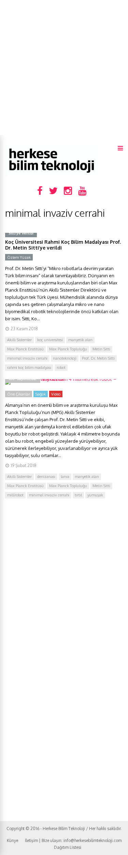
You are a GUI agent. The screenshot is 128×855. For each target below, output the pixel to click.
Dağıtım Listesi (67, 847)
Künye (12, 840)
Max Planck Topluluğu (68, 349)
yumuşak (95, 495)
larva (65, 476)
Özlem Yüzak (19, 257)
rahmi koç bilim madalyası (29, 367)
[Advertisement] (64, 67)
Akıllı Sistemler (19, 339)
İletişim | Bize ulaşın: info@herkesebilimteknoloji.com (73, 840)
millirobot (15, 495)
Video (55, 394)
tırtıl (78, 495)
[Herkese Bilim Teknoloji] (52, 174)
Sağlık (40, 394)
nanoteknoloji (64, 358)
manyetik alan (80, 339)
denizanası (46, 476)
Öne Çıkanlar (18, 394)
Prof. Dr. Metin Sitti (98, 358)
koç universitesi (50, 339)
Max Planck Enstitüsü (25, 349)
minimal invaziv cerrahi (27, 358)
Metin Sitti (101, 349)
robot (61, 367)
